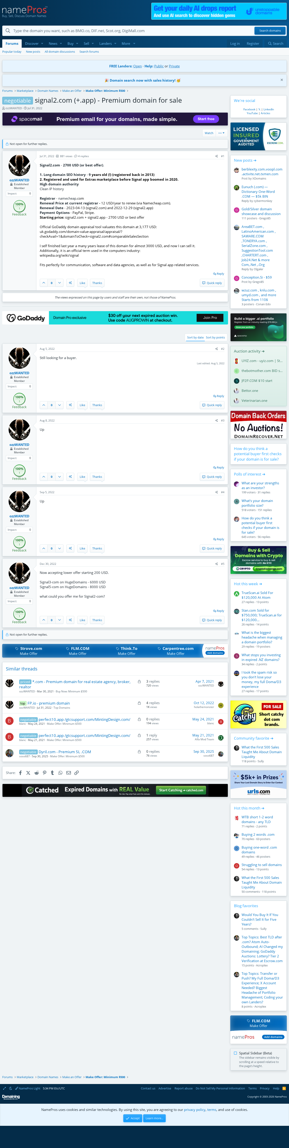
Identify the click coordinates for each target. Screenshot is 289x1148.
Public (159, 66)
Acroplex (262, 965)
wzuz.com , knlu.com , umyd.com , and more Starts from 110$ (259, 295)
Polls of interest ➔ (249, 474)
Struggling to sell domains (262, 864)
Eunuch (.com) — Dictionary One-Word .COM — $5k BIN (258, 192)
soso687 (24, 756)
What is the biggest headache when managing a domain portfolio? (262, 637)
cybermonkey (263, 201)
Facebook (249, 109)
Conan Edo (263, 304)
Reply (220, 274)
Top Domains (62, 708)
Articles (265, 113)
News (53, 43)
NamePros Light (29, 1088)
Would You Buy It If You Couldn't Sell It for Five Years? (260, 919)
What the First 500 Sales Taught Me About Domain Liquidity (262, 752)
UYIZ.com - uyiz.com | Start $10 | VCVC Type (262, 360)
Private (174, 66)
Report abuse (184, 1088)
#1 (222, 156)
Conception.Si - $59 (257, 277)
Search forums (89, 52)
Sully (261, 761)
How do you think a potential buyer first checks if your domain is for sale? (258, 454)
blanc (22, 724)
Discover (32, 43)
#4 (222, 492)
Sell (86, 43)
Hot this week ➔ (248, 583)
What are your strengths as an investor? (260, 485)
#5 (222, 564)
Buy (71, 43)
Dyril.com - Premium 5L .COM (65, 751)
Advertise (164, 1088)
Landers (105, 43)
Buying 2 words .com (258, 834)
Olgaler (258, 269)
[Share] (216, 156)
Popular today (11, 52)
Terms (252, 1088)
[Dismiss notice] (281, 80)
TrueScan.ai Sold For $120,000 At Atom (257, 595)
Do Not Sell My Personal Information (220, 1088)
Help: (148, 66)
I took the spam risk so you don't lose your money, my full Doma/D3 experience (261, 679)
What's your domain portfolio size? (257, 503)
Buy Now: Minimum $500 (71, 691)
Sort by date (195, 337)
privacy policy (194, 1109)
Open (137, 66)
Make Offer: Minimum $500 (64, 724)
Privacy (265, 1088)
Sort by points (215, 337)
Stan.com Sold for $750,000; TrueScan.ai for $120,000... (262, 615)
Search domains (270, 31)
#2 (222, 349)
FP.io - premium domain (49, 703)
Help (276, 1088)
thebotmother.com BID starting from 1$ (262, 370)
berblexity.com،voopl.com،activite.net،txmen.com (262, 171)
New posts (33, 52)
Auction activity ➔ (249, 351)
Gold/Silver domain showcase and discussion (261, 211)
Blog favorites (246, 905)
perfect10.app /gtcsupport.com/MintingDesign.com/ (84, 719)
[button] (42, 43)
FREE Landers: (120, 66)
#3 (222, 420)
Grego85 (264, 218)
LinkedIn (268, 109)
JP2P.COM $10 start (257, 380)
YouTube (252, 113)
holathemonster (204, 707)
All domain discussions (60, 52)
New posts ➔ (245, 160)
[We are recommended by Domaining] (11, 1098)
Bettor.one (250, 390)
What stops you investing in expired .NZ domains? (261, 657)
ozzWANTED (13, 108)
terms (211, 1109)
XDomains (259, 178)
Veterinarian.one (254, 400)
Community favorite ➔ (253, 738)
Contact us (148, 1088)
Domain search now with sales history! (142, 80)
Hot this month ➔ (249, 808)
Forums (12, 43)
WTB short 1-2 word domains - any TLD (257, 819)
